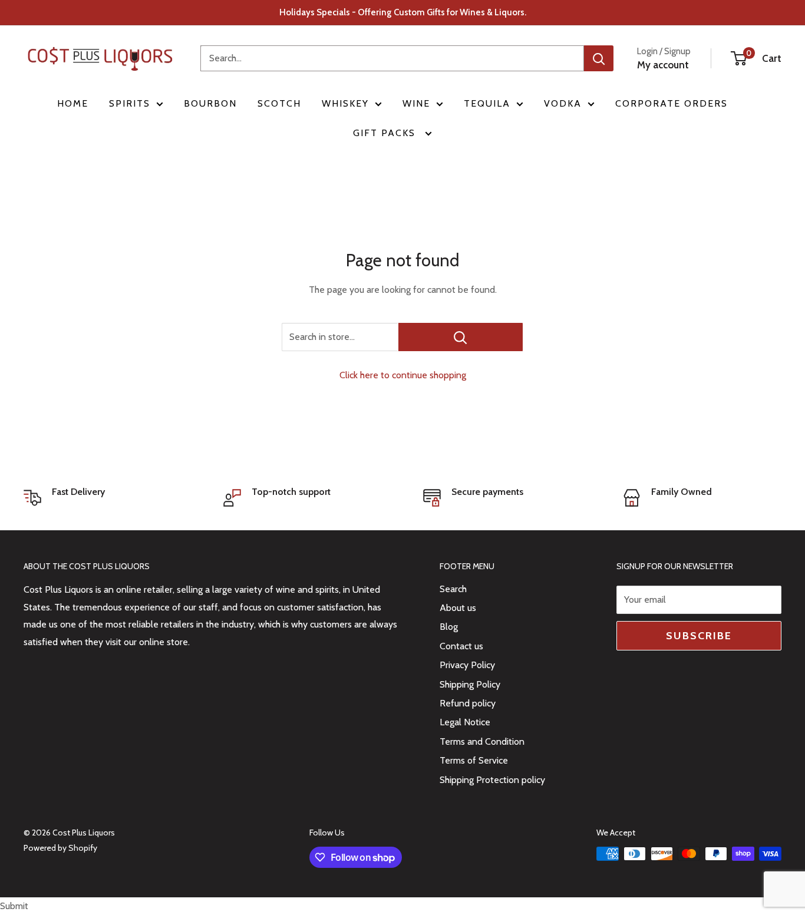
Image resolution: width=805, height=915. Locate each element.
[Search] (598, 58)
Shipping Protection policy (492, 779)
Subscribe (699, 635)
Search (453, 588)
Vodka (563, 103)
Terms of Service (474, 760)
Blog (449, 626)
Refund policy (468, 703)
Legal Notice (465, 722)
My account (663, 65)
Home (72, 103)
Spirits (129, 103)
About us (458, 607)
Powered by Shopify (60, 848)
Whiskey (345, 103)
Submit (14, 905)
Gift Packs (386, 132)
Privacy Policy (467, 664)
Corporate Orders (671, 103)
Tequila (487, 103)
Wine (416, 103)
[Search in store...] (460, 337)
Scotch (279, 103)
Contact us (461, 646)
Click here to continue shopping (402, 375)
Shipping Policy (470, 684)
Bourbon (210, 103)
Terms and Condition (482, 741)
